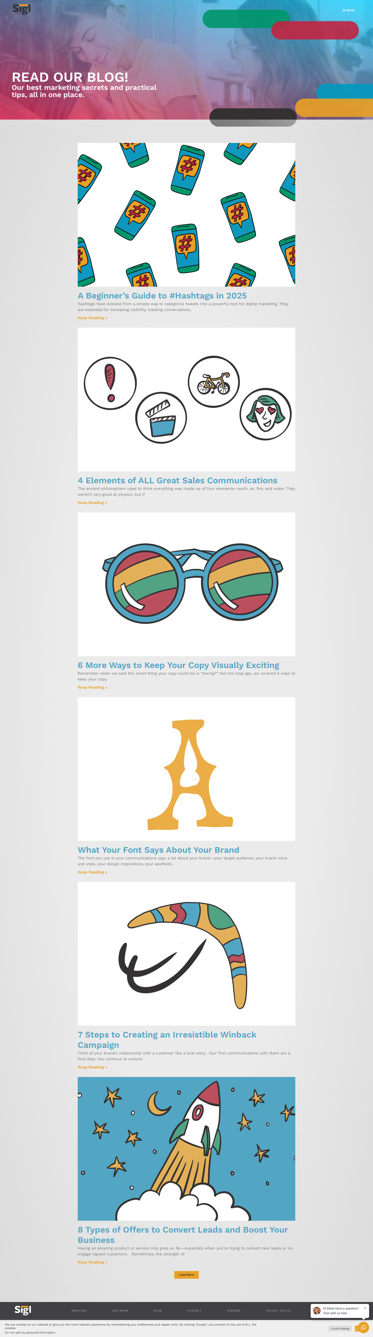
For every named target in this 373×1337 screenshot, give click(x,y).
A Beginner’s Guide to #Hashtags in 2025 (162, 296)
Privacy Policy (278, 1310)
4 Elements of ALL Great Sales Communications (177, 480)
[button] (186, 1275)
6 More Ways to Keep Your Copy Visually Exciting (178, 665)
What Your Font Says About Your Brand (159, 850)
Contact (194, 1310)
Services (79, 1310)
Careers (234, 1310)
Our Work (120, 1310)
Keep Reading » (92, 317)
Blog (158, 1310)
